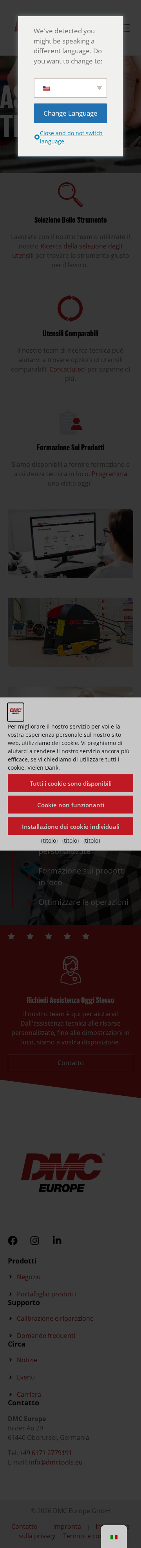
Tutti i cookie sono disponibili (71, 783)
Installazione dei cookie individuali (70, 826)
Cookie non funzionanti (70, 804)
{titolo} (49, 840)
